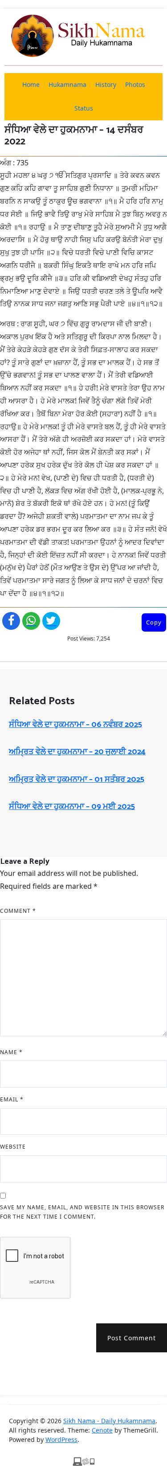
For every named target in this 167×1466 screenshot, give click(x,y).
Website (13, 1146)
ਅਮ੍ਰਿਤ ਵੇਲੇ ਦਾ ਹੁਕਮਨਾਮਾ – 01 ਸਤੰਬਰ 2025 (76, 779)
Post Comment (131, 1338)
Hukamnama (67, 84)
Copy (154, 622)
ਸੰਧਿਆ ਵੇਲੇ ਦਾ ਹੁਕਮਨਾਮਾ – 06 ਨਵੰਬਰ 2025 (75, 724)
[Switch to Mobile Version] (84, 1461)
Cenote (102, 1430)
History (105, 84)
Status (83, 108)
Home (31, 84)
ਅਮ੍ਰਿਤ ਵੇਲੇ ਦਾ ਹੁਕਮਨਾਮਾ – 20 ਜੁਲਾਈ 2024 (77, 752)
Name (11, 1052)
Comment (18, 911)
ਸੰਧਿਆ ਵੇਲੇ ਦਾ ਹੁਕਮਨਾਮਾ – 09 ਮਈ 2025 (72, 806)
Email (12, 1099)
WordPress (61, 1439)
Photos (135, 84)
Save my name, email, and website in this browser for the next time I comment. (82, 1212)
